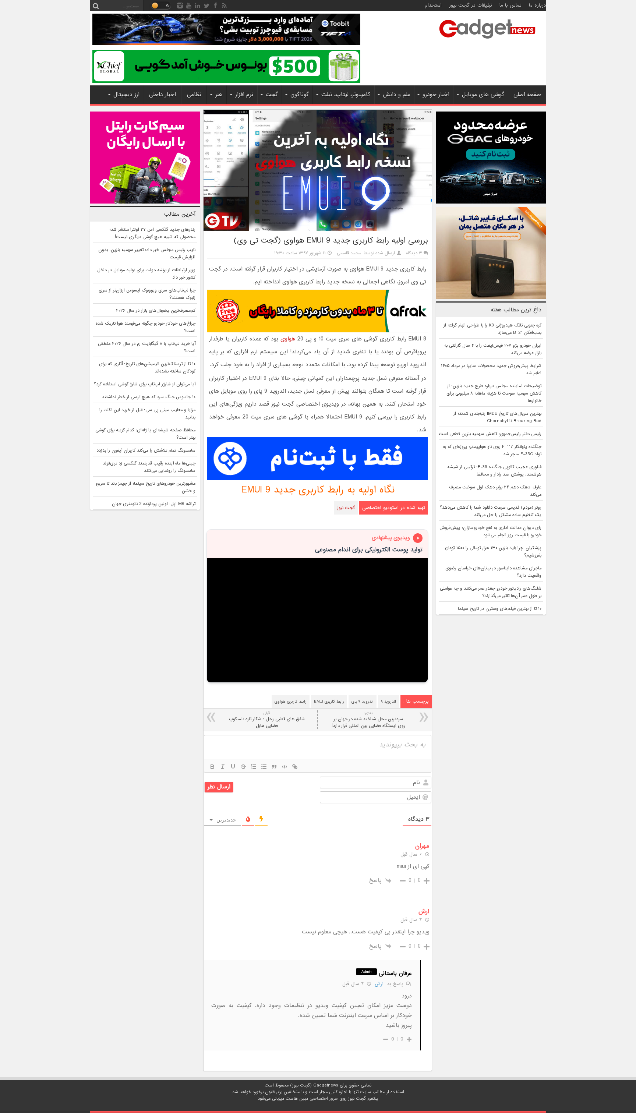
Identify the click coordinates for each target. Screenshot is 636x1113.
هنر (219, 94)
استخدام (433, 5)
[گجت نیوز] (487, 41)
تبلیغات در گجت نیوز (470, 5)
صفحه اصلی (527, 94)
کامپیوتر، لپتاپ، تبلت (345, 94)
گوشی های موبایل (483, 94)
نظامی (194, 94)
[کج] (223, 766)
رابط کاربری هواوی (291, 701)
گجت (272, 94)
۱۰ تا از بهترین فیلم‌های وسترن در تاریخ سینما (499, 608)
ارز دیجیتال (126, 94)
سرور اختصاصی (324, 1098)
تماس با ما (510, 5)
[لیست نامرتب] (264, 766)
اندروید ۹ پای (362, 701)
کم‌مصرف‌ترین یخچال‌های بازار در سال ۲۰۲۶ (155, 310)
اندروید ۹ (388, 701)
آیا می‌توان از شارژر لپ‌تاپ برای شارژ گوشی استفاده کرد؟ (144, 384)
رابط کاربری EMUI (329, 701)
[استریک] (243, 766)
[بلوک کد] (284, 766)
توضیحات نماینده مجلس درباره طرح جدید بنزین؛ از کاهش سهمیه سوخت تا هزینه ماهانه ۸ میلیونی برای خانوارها (493, 393)
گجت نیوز (346, 508)
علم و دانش (396, 94)
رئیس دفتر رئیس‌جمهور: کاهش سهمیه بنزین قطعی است (490, 434)
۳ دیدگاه (414, 253)
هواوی (287, 339)
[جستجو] (95, 5)
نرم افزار (244, 94)
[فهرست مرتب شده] (253, 766)
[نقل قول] (274, 766)
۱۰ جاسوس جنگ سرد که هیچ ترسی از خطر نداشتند (148, 397)
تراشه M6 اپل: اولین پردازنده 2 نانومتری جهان (153, 504)
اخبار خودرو (436, 94)
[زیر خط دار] (233, 766)
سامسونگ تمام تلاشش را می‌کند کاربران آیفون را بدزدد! (145, 450)
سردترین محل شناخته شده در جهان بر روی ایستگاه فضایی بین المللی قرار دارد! (368, 719)
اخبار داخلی (162, 94)
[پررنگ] (212, 766)
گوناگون (299, 94)
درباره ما (537, 5)
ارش (379, 984)
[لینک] (295, 766)
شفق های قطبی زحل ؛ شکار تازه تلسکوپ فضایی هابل (267, 719)
